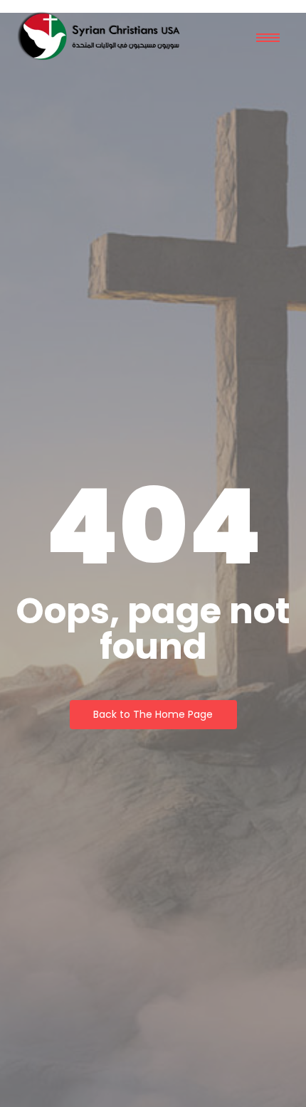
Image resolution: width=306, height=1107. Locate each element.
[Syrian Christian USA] (98, 37)
